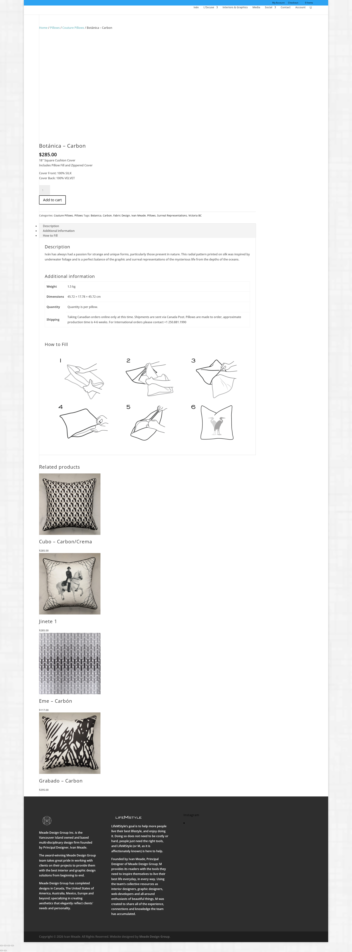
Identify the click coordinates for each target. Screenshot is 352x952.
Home (43, 28)
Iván (196, 7)
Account (300, 7)
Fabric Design (121, 215)
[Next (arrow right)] (5, 950)
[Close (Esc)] (12, 945)
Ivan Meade (138, 215)
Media (256, 7)
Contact (286, 7)
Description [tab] (51, 226)
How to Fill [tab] (50, 236)
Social (268, 7)
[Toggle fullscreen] (5, 945)
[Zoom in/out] (1, 945)
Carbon (107, 215)
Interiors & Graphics (235, 7)
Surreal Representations (172, 215)
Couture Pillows (73, 28)
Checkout (293, 3)
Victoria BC (195, 215)
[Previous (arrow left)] (1, 950)
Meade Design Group (154, 937)
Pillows (55, 28)
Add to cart (52, 199)
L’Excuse (208, 7)
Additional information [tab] (59, 231)
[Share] (8, 945)
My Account (278, 3)
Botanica (96, 215)
